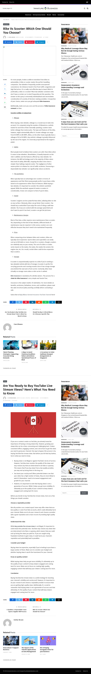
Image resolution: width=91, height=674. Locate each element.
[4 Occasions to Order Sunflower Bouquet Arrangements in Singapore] (48, 345)
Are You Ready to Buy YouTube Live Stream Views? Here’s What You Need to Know (15, 314)
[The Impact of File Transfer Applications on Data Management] (30, 640)
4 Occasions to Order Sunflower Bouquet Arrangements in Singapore (47, 355)
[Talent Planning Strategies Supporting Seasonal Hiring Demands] (11, 345)
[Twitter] (5, 89)
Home (12, 19)
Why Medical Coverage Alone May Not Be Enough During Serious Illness (74, 51)
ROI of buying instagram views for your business (46, 649)
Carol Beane (11, 37)
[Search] (87, 8)
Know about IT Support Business (11, 649)
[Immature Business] (45, 8)
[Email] (5, 107)
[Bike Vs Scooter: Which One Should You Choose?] (29, 61)
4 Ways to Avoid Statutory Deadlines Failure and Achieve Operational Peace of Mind (29, 356)
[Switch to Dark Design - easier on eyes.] (85, 8)
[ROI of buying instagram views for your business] (48, 640)
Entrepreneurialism (39, 14)
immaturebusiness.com (32, 671)
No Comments (30, 37)
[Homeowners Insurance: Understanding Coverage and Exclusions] (74, 72)
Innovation (61, 14)
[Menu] (87, 2)
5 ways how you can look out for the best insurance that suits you (74, 123)
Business (28, 14)
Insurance (64, 45)
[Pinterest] (5, 98)
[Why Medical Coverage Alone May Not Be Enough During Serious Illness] (74, 36)
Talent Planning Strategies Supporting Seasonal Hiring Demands (10, 355)
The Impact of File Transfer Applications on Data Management (29, 649)
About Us (11, 2)
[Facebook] (5, 84)
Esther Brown (12, 397)
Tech (5, 381)
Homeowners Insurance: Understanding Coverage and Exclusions (72, 87)
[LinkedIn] (5, 93)
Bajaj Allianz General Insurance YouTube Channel (35, 295)
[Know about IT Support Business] (11, 640)
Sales (54, 14)
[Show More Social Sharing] (47, 42)
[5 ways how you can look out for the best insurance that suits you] (74, 109)
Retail (49, 14)
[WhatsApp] (5, 102)
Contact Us (5, 2)
